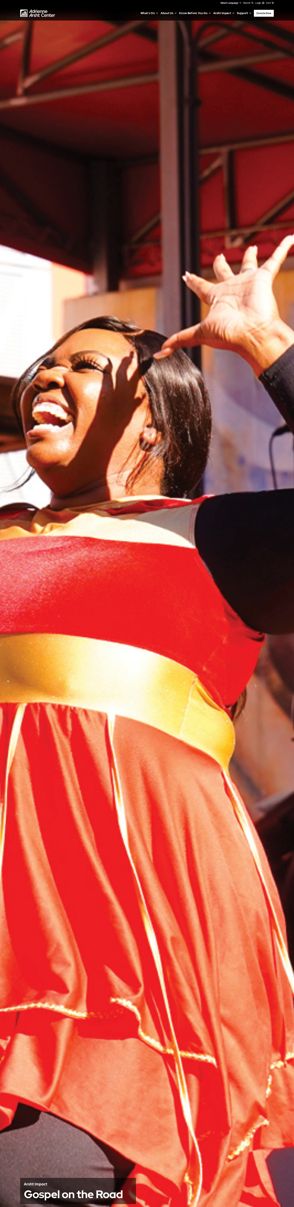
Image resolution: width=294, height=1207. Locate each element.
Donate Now (263, 13)
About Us (167, 13)
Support (242, 13)
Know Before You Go (193, 13)
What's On (148, 13)
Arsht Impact (222, 13)
